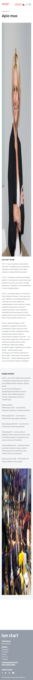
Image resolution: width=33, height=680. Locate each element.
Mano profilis (6, 644)
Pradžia (3, 11)
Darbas (4, 654)
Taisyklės (5, 659)
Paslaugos (5, 649)
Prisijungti (18, 4)
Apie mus (5, 657)
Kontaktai (5, 652)
